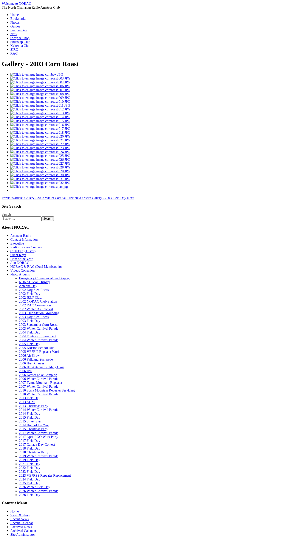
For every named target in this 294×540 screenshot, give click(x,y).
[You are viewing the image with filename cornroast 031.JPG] (40, 179)
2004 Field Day (29, 332)
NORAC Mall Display (34, 282)
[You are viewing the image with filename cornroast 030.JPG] (40, 175)
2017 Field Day (29, 440)
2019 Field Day (29, 460)
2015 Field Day (29, 417)
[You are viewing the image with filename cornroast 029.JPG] (40, 171)
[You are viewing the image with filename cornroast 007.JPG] (40, 90)
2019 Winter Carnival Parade (38, 456)
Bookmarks (18, 18)
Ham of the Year (21, 259)
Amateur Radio (20, 235)
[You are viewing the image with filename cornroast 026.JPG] (40, 159)
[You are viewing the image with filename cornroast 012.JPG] (40, 109)
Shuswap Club (20, 42)
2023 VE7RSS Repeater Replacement (45, 475)
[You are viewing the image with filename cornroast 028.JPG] (40, 167)
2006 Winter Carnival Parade (38, 379)
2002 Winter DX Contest (36, 309)
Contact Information (24, 239)
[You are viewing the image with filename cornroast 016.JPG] (40, 125)
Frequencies (18, 30)
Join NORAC (19, 263)
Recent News (19, 519)
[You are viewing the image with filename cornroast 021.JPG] (40, 140)
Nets (13, 34)
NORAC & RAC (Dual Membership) (36, 266)
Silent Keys (18, 255)
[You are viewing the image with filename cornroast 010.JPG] (40, 101)
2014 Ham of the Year (34, 425)
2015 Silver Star (30, 421)
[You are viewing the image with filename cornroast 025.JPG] (40, 156)
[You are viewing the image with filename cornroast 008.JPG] (40, 94)
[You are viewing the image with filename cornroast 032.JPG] (40, 183)
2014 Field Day (29, 413)
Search (6, 214)
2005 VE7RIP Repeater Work (39, 351)
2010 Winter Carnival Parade (38, 394)
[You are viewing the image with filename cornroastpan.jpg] (39, 186)
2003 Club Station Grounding (39, 313)
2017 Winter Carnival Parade (38, 433)
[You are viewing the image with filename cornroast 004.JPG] (40, 82)
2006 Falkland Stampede (36, 359)
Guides (15, 26)
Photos (15, 22)
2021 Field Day (29, 464)
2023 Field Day (29, 471)
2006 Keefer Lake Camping (38, 375)
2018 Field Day (29, 448)
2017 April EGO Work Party (38, 437)
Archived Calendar (23, 530)
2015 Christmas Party (33, 429)
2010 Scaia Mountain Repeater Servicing (47, 390)
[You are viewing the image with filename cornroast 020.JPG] (40, 136)
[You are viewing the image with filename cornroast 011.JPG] (40, 105)
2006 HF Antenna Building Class (41, 367)
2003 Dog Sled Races (34, 317)
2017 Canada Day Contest (37, 444)
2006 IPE (25, 371)
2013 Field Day (29, 398)
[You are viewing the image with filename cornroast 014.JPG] (40, 117)
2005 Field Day (29, 344)
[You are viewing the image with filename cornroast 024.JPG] (40, 152)
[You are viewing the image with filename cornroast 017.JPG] (40, 128)
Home (14, 15)
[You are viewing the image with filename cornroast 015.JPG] (40, 121)
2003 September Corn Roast (38, 324)
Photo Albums (20, 274)
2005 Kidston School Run (36, 348)
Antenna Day (28, 286)
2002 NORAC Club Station (38, 301)
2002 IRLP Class (30, 297)
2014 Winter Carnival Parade (38, 410)
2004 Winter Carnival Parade (38, 340)
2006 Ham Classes (31, 363)
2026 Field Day (29, 495)
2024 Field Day (29, 479)
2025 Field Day (29, 483)
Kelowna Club (20, 45)
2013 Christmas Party (33, 406)
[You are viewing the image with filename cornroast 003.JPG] (40, 78)
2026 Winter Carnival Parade (38, 491)
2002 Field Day (29, 293)
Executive (17, 243)
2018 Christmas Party (33, 452)
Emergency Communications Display (44, 278)
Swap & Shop (19, 38)
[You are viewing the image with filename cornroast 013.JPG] (40, 113)
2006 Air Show (29, 355)
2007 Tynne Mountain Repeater (40, 382)
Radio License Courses (26, 247)
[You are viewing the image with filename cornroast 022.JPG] (40, 144)
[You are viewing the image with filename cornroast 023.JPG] (40, 148)
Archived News (21, 527)
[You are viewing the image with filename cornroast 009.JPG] (40, 97)
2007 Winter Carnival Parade (38, 386)
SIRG (14, 49)
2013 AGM (27, 402)
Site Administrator (22, 534)
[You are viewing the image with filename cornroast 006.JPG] (40, 86)
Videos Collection (22, 270)
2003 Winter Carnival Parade (38, 328)
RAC (14, 53)
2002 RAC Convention (35, 305)
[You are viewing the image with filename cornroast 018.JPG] (40, 132)
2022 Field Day (29, 468)
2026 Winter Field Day (34, 487)
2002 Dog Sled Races (34, 290)
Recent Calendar (21, 523)
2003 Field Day (29, 321)
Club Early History (23, 251)
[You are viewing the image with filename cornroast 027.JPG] (40, 163)
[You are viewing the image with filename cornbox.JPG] (36, 74)
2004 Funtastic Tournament (37, 336)
